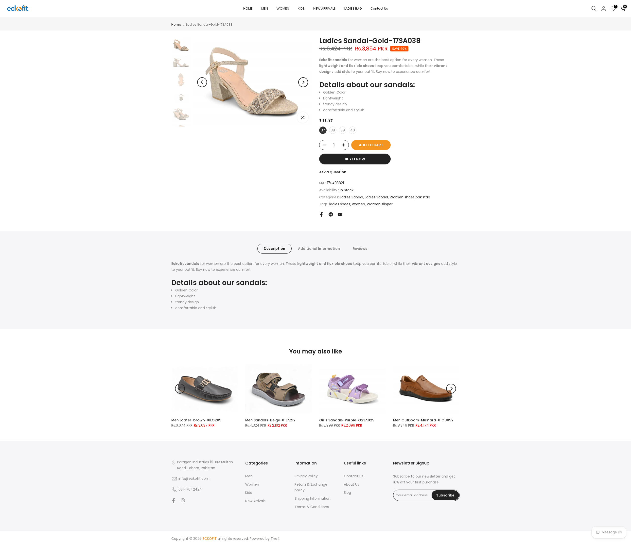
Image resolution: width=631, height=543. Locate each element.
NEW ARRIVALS (324, 8)
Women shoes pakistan (410, 197)
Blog (347, 492)
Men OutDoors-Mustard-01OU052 (423, 420)
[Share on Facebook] (321, 214)
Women (252, 484)
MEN (264, 8)
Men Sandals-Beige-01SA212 (270, 420)
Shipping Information (313, 498)
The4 (275, 538)
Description (274, 248)
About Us (351, 484)
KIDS (301, 8)
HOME (248, 8)
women (358, 204)
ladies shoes (339, 204)
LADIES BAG (353, 8)
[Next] (303, 82)
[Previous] (202, 82)
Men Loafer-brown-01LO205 (196, 420)
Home (176, 24)
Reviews (360, 248)
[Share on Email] (340, 214)
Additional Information (319, 248)
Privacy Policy (306, 476)
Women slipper (380, 204)
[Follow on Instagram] (183, 500)
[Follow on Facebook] (173, 500)
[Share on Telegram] (331, 214)
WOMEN (283, 8)
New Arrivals (255, 500)
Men (249, 476)
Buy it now (355, 159)
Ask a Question (332, 172)
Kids (248, 492)
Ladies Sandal (351, 197)
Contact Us (379, 8)
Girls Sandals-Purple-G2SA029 (346, 420)
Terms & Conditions (312, 506)
